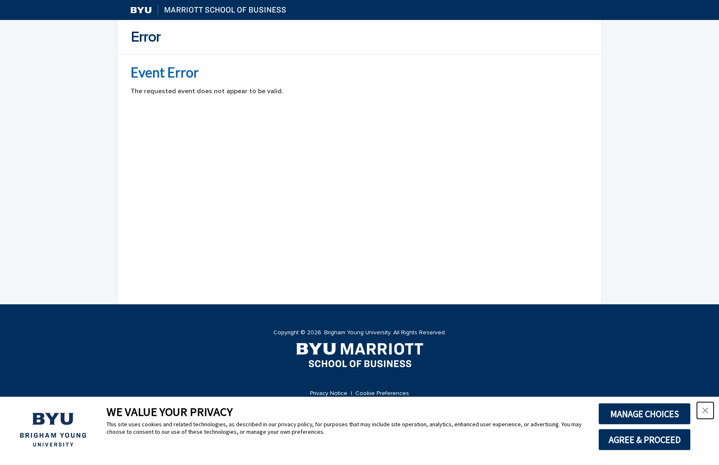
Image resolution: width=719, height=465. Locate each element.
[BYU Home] (141, 10)
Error (146, 37)
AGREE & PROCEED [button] (645, 439)
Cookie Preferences (382, 393)
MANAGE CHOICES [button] (644, 414)
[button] (705, 410)
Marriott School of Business (225, 9)
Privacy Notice (328, 393)
